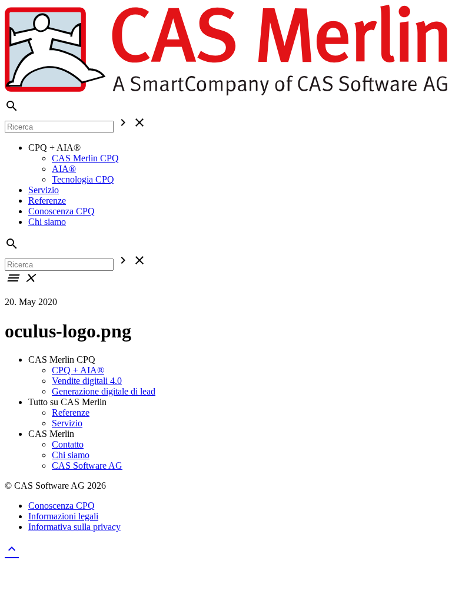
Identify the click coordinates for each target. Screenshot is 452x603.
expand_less (12, 549)
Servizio (43, 190)
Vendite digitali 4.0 (87, 381)
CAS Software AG (87, 465)
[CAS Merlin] (226, 93)
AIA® (64, 169)
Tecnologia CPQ (83, 179)
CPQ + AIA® (78, 370)
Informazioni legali (63, 516)
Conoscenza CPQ (61, 211)
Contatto (68, 444)
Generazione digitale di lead (103, 391)
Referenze (47, 201)
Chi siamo (47, 222)
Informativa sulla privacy (74, 527)
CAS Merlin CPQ (85, 158)
